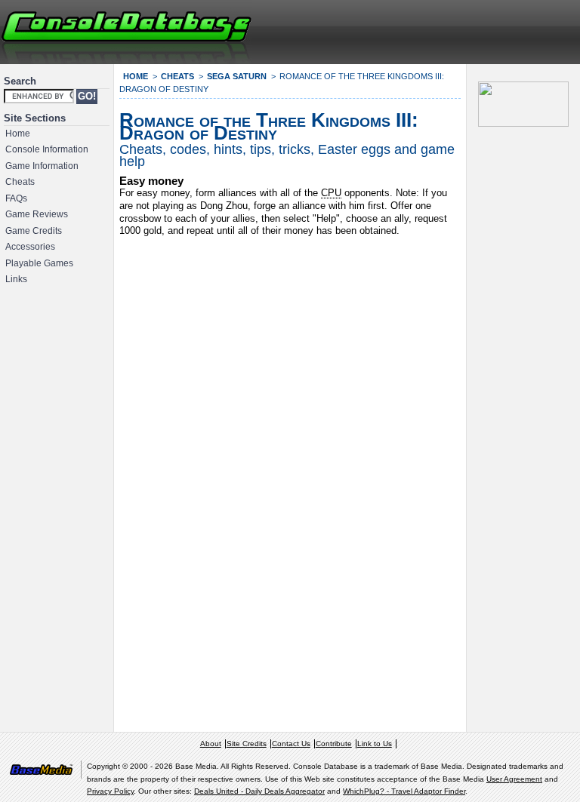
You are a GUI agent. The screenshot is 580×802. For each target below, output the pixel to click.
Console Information (46, 149)
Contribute (334, 743)
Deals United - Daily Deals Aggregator (259, 791)
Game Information (42, 166)
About (210, 743)
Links (16, 279)
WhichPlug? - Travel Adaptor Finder (404, 791)
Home (17, 133)
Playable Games (39, 263)
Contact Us (291, 743)
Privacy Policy (110, 791)
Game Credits (33, 230)
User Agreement (514, 779)
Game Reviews (36, 214)
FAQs (16, 198)
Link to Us (374, 743)
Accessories (30, 246)
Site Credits (247, 743)
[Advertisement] (395, 30)
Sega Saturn (237, 76)
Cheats (20, 181)
